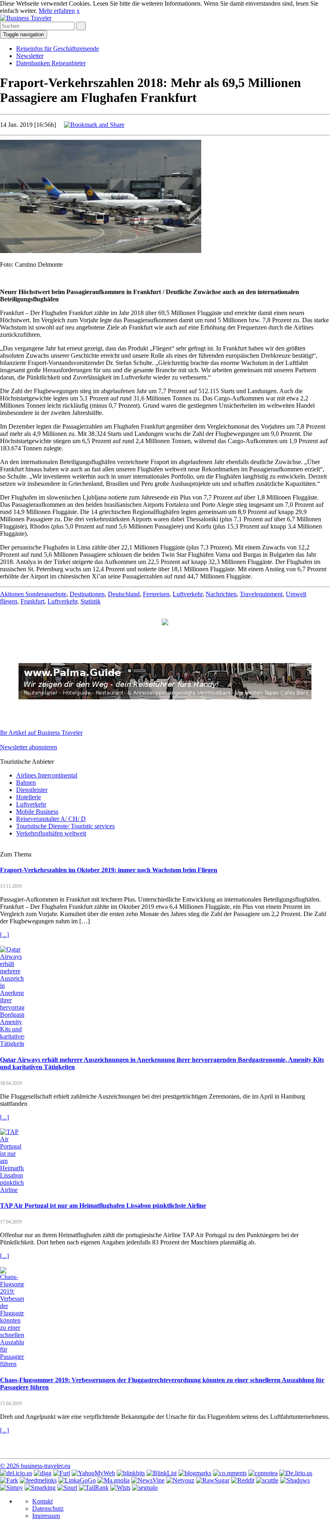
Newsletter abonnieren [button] (28, 747)
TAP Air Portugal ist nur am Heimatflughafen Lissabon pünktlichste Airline (103, 1205)
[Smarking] (40, 1487)
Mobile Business (37, 811)
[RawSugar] (212, 1480)
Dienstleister (31, 789)
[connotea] (263, 1473)
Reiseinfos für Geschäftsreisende (57, 48)
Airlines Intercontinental (46, 775)
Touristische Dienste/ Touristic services (65, 826)
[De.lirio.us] (295, 1473)
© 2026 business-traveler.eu (35, 1465)
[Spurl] (67, 1487)
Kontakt (42, 1501)
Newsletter (29, 55)
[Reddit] (242, 1480)
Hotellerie (28, 797)
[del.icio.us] (16, 1473)
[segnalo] (145, 1487)
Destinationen (87, 594)
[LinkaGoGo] (77, 1480)
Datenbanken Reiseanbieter (51, 63)
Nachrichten (221, 594)
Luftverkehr (187, 594)
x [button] (78, 10)
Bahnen (26, 782)
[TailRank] (94, 1487)
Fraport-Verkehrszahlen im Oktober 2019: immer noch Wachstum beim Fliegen (108, 870)
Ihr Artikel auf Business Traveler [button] (41, 732)
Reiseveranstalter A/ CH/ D (51, 818)
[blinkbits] (131, 1473)
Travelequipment (261, 594)
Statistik (90, 601)
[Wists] (120, 1487)
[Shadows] (295, 1480)
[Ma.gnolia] (113, 1480)
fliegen (8, 601)
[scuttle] (267, 1480)
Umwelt (296, 594)
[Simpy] (11, 1487)
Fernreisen (156, 594)
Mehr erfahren (57, 10)
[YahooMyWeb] (93, 1473)
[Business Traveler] (26, 18)
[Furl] (61, 1473)
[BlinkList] (161, 1473)
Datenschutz (48, 1508)
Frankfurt (32, 601)
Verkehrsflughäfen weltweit (51, 833)
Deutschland (124, 594)
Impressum (46, 1515)
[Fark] (9, 1480)
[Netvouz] (180, 1480)
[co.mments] (230, 1473)
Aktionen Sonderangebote (33, 594)
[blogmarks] (194, 1473)
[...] (4, 934)
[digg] (43, 1473)
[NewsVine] (148, 1480)
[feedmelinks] (38, 1480)
